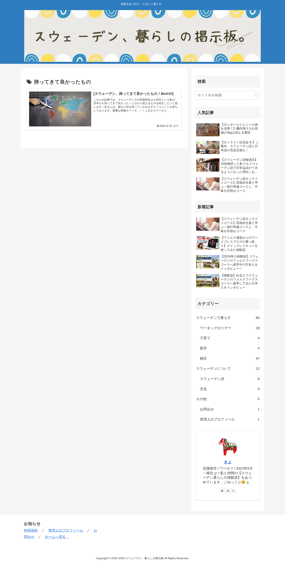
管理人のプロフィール (65, 530)
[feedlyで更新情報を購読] (227, 490)
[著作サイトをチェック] (222, 490)
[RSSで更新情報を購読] (233, 490)
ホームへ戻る (57, 537)
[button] (256, 95)
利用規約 (31, 530)
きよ (228, 462)
